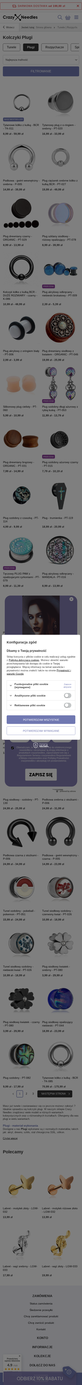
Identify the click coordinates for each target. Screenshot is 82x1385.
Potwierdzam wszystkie (41, 719)
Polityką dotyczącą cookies (24, 660)
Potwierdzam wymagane (41, 730)
